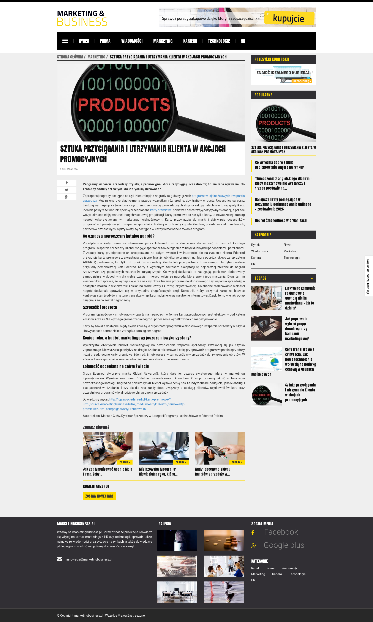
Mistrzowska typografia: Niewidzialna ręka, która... (158, 471)
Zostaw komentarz (99, 496)
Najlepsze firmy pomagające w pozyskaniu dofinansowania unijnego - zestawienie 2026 (283, 204)
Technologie (219, 41)
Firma (105, 41)
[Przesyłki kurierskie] (283, 74)
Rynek (84, 41)
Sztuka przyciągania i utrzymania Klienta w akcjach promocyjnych (283, 149)
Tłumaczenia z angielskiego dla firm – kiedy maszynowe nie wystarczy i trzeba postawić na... (283, 183)
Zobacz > (124, 462)
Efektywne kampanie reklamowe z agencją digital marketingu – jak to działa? (300, 298)
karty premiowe (161, 210)
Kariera (190, 41)
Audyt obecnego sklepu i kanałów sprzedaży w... (213, 471)
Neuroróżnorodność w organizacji (281, 220)
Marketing (162, 41)
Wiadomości (131, 41)
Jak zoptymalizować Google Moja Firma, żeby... (107, 471)
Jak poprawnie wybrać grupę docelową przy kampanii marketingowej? (297, 328)
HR (243, 41)
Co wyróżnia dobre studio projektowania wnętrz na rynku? (279, 165)
